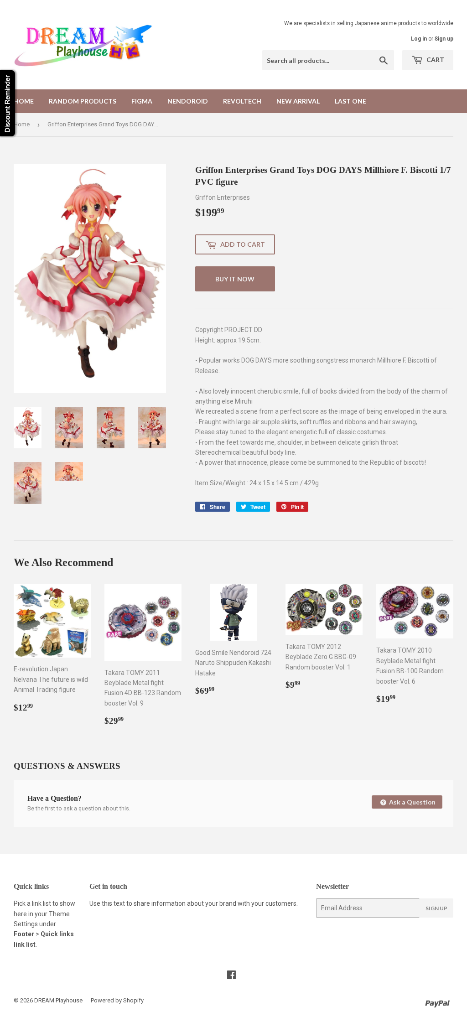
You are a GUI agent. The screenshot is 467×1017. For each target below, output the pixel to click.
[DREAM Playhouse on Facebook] (231, 976)
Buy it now (234, 279)
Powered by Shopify (117, 1000)
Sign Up (436, 908)
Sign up (444, 39)
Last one (350, 101)
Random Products (82, 101)
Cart (434, 59)
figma (141, 101)
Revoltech (242, 101)
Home (24, 101)
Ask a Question (412, 802)
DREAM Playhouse (58, 1000)
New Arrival (298, 101)
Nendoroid (187, 101)
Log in (419, 39)
